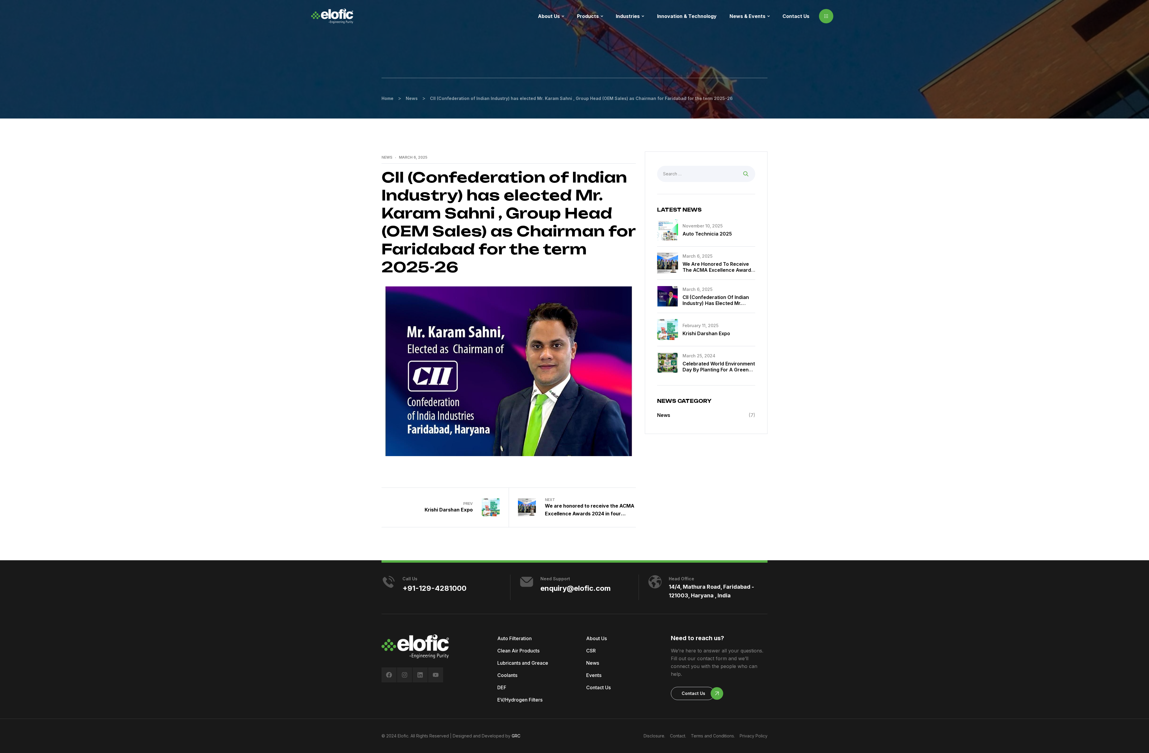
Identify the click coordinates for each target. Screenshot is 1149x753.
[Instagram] (404, 674)
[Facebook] (389, 674)
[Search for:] (706, 174)
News (387, 157)
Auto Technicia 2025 (707, 234)
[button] (826, 16)
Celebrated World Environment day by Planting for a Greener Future (719, 370)
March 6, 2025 (413, 157)
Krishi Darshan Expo (706, 333)
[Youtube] (435, 674)
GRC (516, 735)
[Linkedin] (420, 674)
